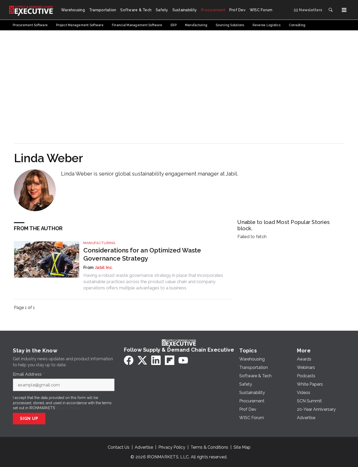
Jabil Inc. (104, 267)
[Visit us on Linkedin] (156, 360)
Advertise (144, 447)
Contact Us (118, 447)
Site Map (242, 447)
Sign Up (29, 418)
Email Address (28, 374)
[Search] (330, 10)
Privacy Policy (68, 408)
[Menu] (344, 10)
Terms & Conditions (209, 447)
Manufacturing (99, 243)
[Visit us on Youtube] (183, 360)
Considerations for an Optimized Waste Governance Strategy (142, 254)
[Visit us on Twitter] (142, 360)
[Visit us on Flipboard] (169, 360)
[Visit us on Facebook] (128, 360)
